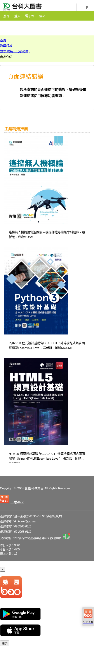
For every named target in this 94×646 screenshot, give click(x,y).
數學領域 (6, 45)
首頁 (3, 40)
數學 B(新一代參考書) (15, 51)
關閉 (4, 643)
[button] (12, 499)
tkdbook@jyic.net (25, 521)
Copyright (6, 488)
